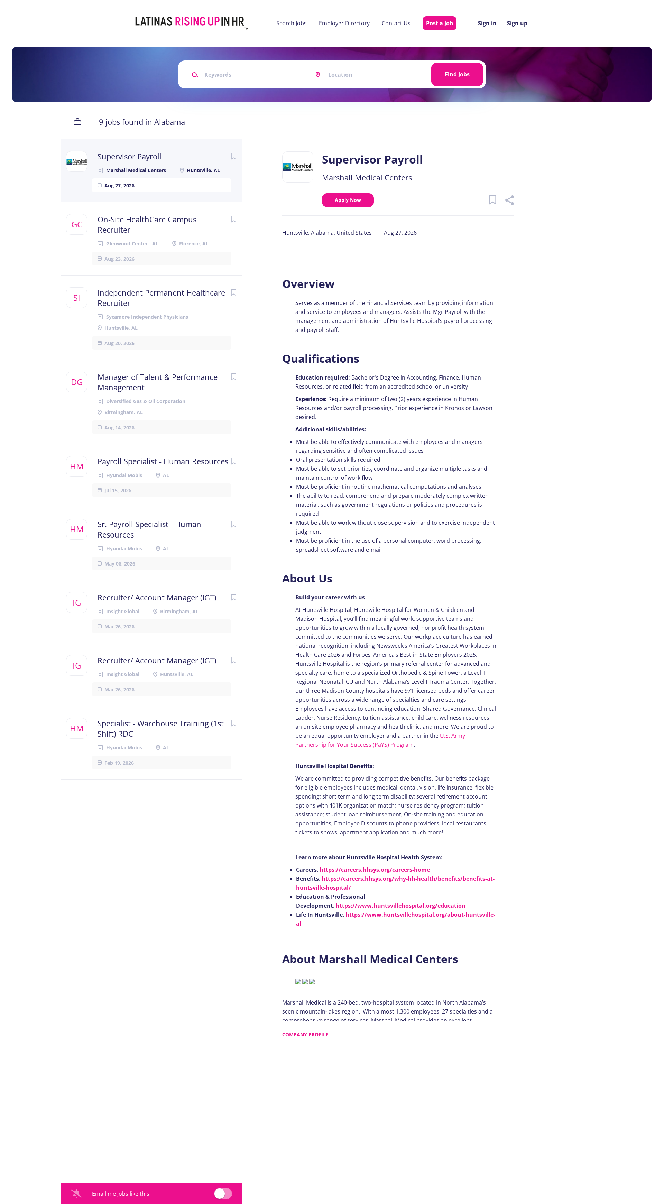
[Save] (233, 156)
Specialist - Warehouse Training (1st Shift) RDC (161, 728)
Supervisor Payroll (130, 156)
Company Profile (305, 1034)
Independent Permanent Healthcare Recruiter (161, 297)
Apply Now (348, 200)
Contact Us (396, 23)
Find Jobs (457, 74)
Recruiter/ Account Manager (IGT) (157, 597)
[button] (509, 201)
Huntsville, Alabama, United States (327, 232)
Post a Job (439, 23)
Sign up (517, 23)
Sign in (487, 23)
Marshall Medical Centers (367, 177)
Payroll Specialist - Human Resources (163, 461)
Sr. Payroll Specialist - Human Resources (149, 529)
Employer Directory (344, 23)
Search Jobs (291, 23)
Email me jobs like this (120, 1193)
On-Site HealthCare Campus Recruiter (147, 224)
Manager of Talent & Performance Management (158, 382)
